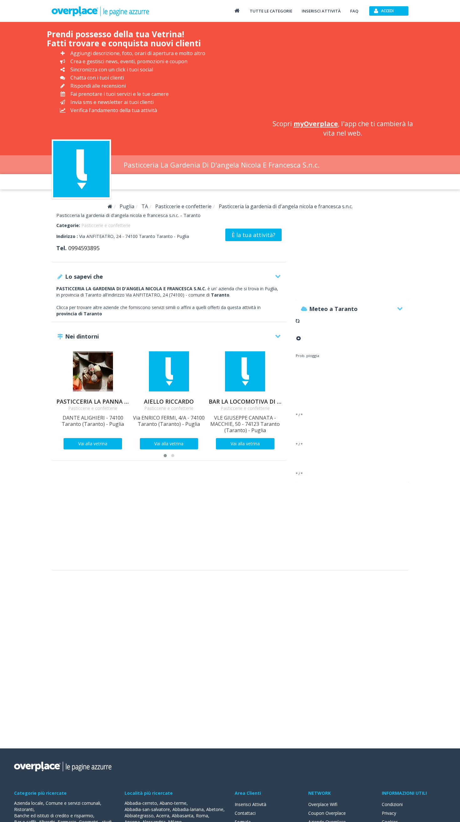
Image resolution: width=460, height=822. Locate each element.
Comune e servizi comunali (73, 803)
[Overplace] (110, 206)
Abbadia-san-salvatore (147, 809)
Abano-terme (173, 803)
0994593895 (84, 248)
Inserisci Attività (250, 804)
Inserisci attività (321, 11)
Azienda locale (28, 803)
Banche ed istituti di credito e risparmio (53, 816)
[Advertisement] (342, 72)
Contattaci (245, 813)
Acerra (162, 816)
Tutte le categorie (271, 11)
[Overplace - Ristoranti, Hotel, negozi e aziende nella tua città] (100, 11)
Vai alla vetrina (92, 444)
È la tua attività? (253, 235)
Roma (202, 816)
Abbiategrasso (139, 816)
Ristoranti (23, 809)
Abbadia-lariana (188, 809)
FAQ (354, 11)
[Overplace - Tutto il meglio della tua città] (237, 10)
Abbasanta (182, 816)
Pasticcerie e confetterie (105, 225)
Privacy (389, 813)
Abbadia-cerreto (141, 803)
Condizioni (392, 804)
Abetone (214, 809)
